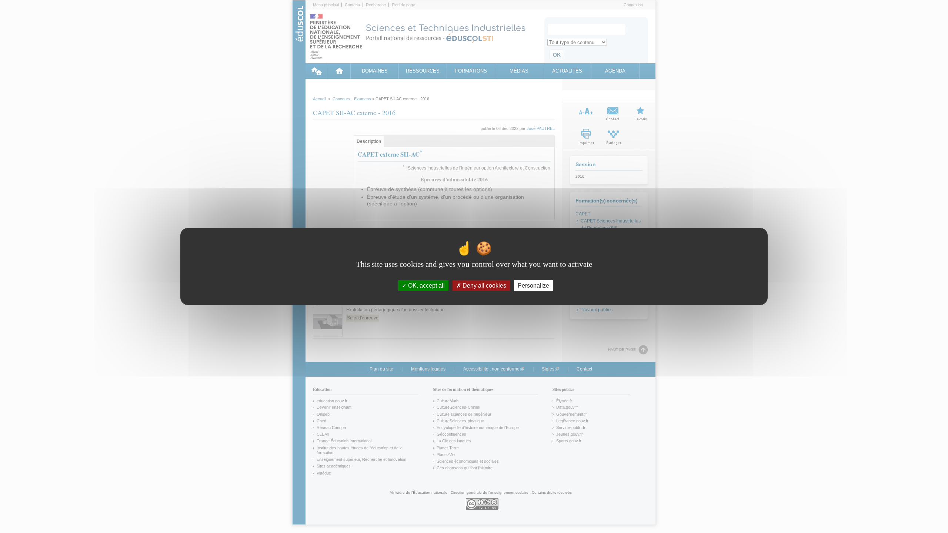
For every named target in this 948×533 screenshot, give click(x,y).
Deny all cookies (483, 285)
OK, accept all (426, 285)
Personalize (533, 285)
